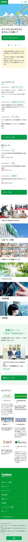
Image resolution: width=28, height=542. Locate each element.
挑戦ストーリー (5, 499)
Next (19, 45)
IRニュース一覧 (7, 192)
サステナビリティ (7, 279)
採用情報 (5, 318)
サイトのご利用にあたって (8, 516)
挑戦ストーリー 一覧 (8, 377)
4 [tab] (14, 371)
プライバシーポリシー (6, 534)
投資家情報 (5, 298)
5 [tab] (15, 371)
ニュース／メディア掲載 (8, 507)
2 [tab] (15, 45)
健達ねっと (6, 424)
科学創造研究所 (20, 424)
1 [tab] (13, 45)
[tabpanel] (14, 22)
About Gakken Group (11, 37)
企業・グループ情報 (8, 240)
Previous (11, 45)
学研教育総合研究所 (21, 401)
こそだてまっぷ (7, 400)
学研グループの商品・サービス (11, 259)
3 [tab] (17, 45)
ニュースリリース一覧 (9, 137)
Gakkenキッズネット (21, 447)
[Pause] (8, 45)
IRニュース (4, 511)
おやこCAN (6, 446)
